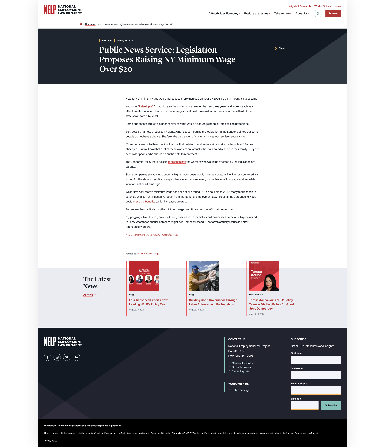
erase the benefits (144, 201)
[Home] (81, 24)
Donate (333, 13)
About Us (302, 13)
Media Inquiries (241, 371)
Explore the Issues (256, 13)
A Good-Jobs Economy (223, 13)
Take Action (282, 13)
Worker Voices (322, 6)
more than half (177, 162)
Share (282, 48)
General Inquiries (242, 363)
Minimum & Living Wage (148, 253)
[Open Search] (318, 13)
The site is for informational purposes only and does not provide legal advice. (83, 425)
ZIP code (296, 398)
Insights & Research (299, 6)
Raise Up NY (146, 106)
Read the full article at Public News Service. (152, 234)
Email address (299, 383)
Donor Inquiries (241, 367)
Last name (297, 368)
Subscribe (331, 405)
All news (88, 294)
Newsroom (90, 24)
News (338, 6)
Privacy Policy (50, 440)
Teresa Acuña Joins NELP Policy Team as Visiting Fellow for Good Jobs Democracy (271, 304)
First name (297, 353)
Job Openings (240, 390)
